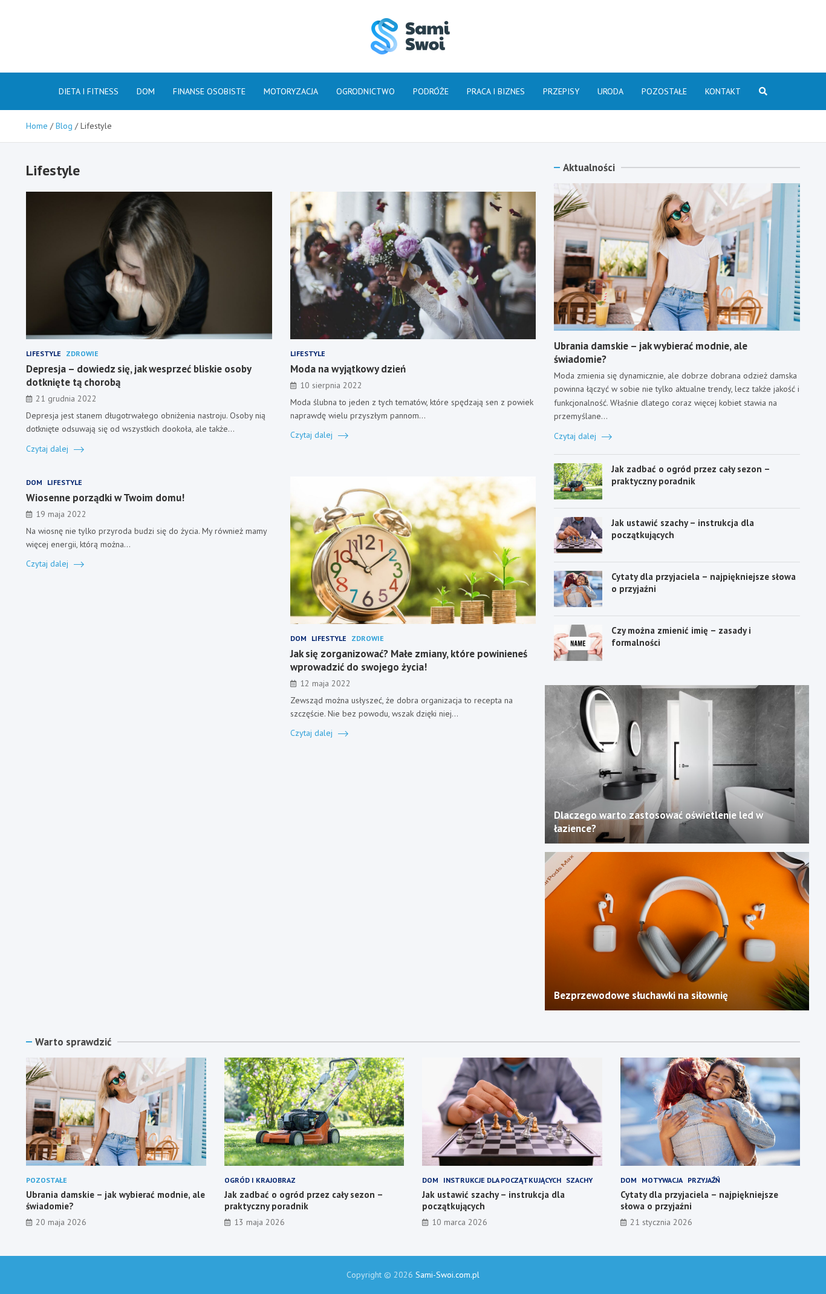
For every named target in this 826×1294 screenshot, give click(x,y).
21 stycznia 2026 (661, 1222)
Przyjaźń (704, 1180)
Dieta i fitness (89, 91)
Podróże (431, 91)
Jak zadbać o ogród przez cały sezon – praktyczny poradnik (690, 475)
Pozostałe (664, 91)
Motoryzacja (291, 91)
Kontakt (723, 91)
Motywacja (662, 1180)
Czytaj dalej (48, 448)
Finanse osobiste (209, 91)
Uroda (610, 91)
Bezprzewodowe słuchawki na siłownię (641, 995)
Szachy (579, 1180)
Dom (146, 91)
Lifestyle (43, 353)
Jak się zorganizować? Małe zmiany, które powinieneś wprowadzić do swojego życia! (408, 660)
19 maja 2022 (61, 514)
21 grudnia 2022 (66, 398)
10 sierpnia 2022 (331, 385)
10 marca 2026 (459, 1222)
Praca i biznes (496, 91)
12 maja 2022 (325, 683)
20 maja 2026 (61, 1222)
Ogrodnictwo (365, 91)
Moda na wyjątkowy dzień (348, 369)
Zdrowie (82, 353)
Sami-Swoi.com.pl (447, 1274)
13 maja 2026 (259, 1222)
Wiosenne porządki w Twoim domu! (105, 497)
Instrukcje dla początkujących (502, 1180)
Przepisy (561, 91)
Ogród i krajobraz (260, 1180)
